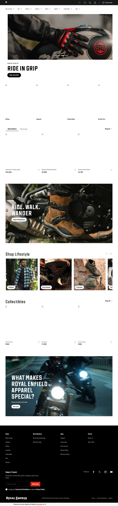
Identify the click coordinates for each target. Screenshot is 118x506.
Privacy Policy (40, 489)
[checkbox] (6, 489)
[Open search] (80, 2)
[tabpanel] (59, 154)
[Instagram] (105, 472)
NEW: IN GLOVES (12, 75)
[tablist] (59, 129)
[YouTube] (111, 472)
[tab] (12, 129)
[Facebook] (94, 472)
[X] (99, 472)
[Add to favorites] (39, 342)
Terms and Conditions (22, 489)
